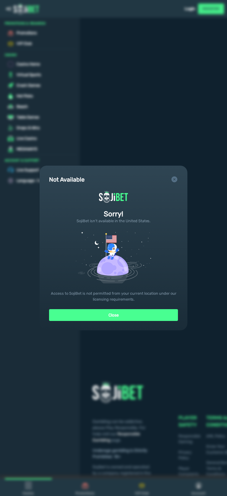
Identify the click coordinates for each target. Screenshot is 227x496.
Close (113, 315)
